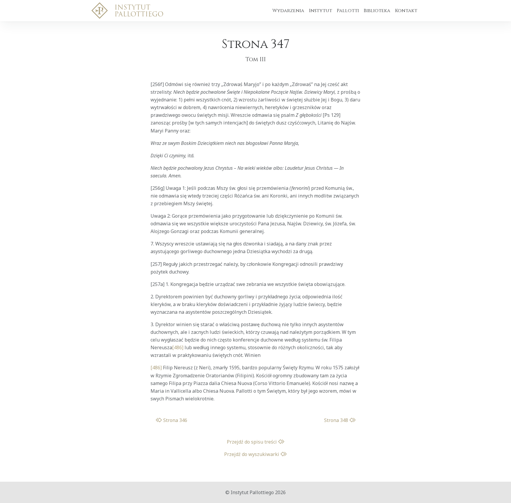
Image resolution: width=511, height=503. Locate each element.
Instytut (320, 10)
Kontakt (406, 10)
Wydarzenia (288, 10)
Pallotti (348, 10)
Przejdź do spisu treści (252, 442)
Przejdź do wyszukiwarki (252, 454)
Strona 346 (174, 420)
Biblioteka (377, 10)
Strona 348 (336, 420)
